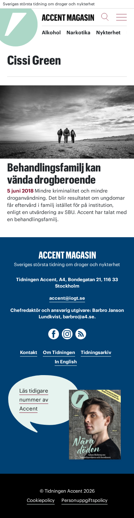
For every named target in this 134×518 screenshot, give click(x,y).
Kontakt (28, 352)
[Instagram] (67, 334)
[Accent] (67, 255)
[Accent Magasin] (68, 17)
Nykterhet (108, 32)
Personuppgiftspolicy (84, 500)
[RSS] (80, 334)
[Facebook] (53, 334)
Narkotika (78, 32)
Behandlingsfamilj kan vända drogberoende (54, 173)
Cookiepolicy (41, 500)
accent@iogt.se (67, 298)
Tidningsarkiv (96, 352)
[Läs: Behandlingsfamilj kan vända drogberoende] (67, 122)
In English (66, 362)
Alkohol (51, 32)
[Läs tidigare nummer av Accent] (95, 424)
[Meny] (121, 17)
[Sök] (105, 16)
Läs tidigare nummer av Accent (33, 399)
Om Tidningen (59, 352)
